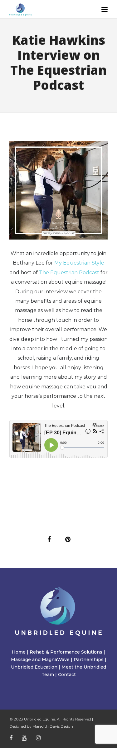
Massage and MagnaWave (40, 659)
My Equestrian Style (79, 263)
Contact (67, 674)
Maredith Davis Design (52, 726)
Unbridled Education (34, 667)
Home (19, 652)
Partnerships (89, 659)
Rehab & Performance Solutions (66, 652)
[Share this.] (49, 539)
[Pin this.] (68, 539)
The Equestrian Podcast (69, 272)
